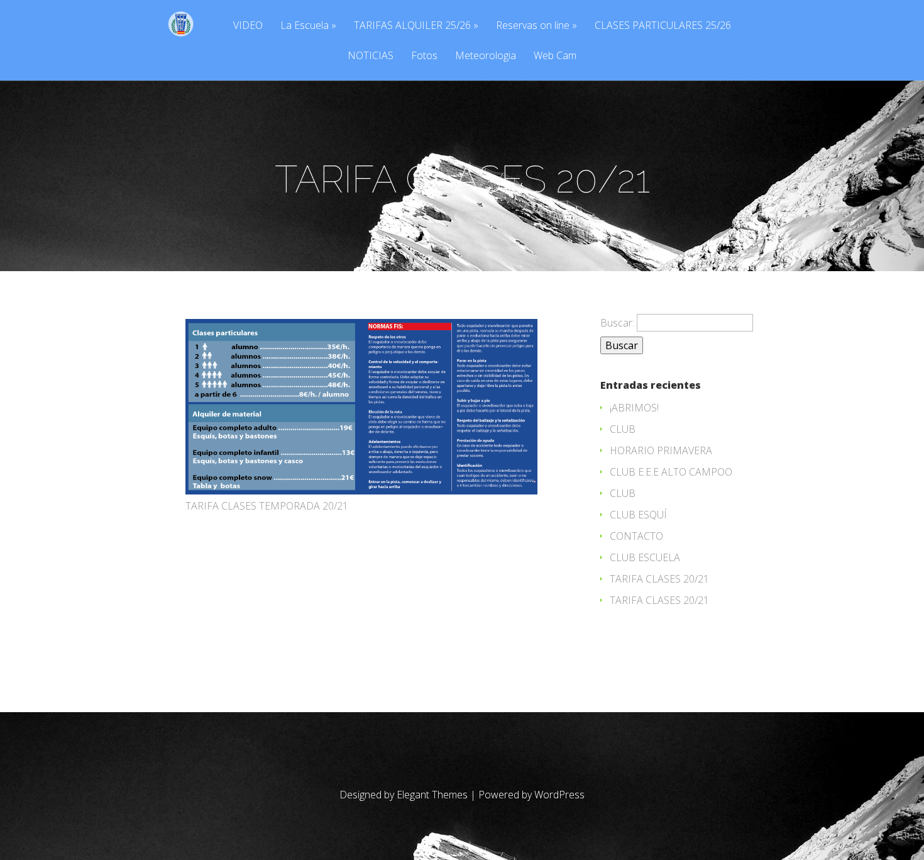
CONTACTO (636, 536)
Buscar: (617, 323)
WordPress (559, 794)
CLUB (622, 429)
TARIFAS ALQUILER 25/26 (412, 26)
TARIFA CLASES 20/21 (659, 579)
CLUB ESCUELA (645, 557)
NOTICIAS (370, 56)
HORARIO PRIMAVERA (661, 450)
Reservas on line (532, 26)
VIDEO (248, 26)
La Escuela (304, 26)
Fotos (424, 56)
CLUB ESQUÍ (638, 515)
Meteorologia (485, 56)
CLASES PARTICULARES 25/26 (663, 26)
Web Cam (555, 56)
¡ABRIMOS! (634, 408)
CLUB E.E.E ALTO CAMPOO (671, 472)
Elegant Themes (432, 794)
